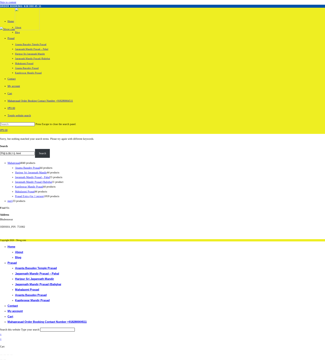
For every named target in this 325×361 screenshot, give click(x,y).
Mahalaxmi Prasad (27, 289)
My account (15, 311)
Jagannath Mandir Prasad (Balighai (38, 284)
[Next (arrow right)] (4, 359)
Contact (13, 305)
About (19, 252)
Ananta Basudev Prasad (31, 295)
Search (4, 146)
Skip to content (8, 2)
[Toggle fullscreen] (4, 354)
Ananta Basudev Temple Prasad (36, 268)
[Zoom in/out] (1, 354)
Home (11, 246)
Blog (18, 257)
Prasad (12, 262)
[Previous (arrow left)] (1, 359)
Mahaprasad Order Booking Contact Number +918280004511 (47, 321)
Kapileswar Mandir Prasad (32, 300)
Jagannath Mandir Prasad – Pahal (37, 273)
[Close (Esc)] (11, 354)
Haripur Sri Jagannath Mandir (34, 278)
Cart (10, 316)
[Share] (8, 354)
